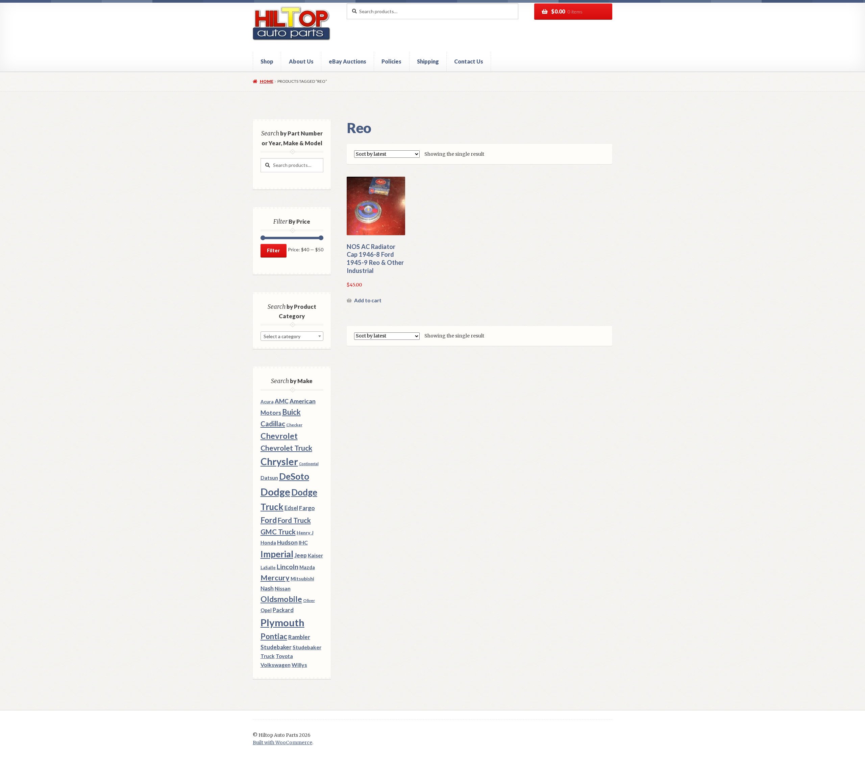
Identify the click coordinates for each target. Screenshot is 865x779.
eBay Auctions (347, 61)
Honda (268, 543)
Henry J (305, 532)
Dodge (275, 492)
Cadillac (273, 424)
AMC (282, 401)
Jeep (300, 555)
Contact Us (468, 61)
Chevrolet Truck (286, 448)
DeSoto (294, 476)
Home (266, 81)
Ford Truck (294, 520)
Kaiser (315, 555)
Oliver (309, 600)
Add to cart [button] (367, 300)
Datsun (269, 478)
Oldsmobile (281, 599)
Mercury (275, 577)
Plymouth (282, 622)
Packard (283, 610)
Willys (299, 664)
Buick (291, 412)
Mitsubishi (302, 578)
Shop (267, 61)
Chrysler (279, 461)
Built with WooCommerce (282, 743)
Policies (391, 61)
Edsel (291, 508)
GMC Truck (278, 532)
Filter (273, 250)
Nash (267, 588)
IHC (303, 542)
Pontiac (274, 636)
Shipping (428, 61)
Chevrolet (279, 436)
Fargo (307, 507)
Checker (294, 424)
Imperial (277, 554)
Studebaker (276, 647)
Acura (267, 401)
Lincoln (287, 567)
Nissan (283, 588)
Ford (269, 520)
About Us (301, 61)
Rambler (299, 636)
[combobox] (292, 336)
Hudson (287, 542)
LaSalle (268, 567)
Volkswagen (276, 664)
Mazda (307, 567)
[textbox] (292, 336)
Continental (309, 463)
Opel (266, 610)
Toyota (284, 656)
